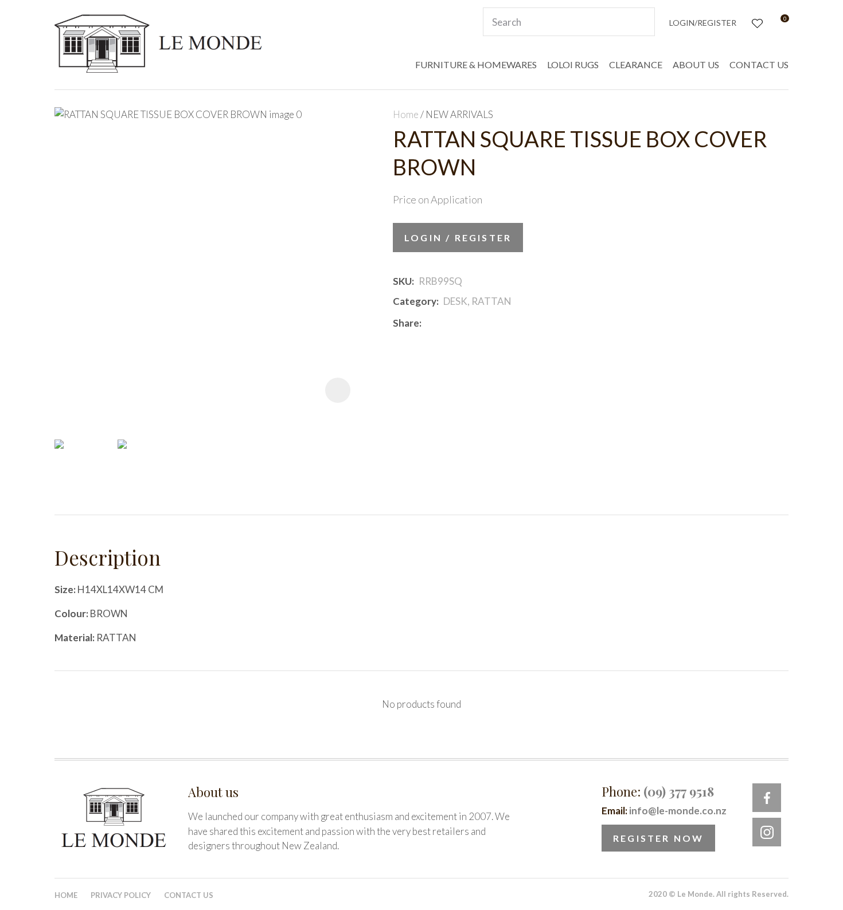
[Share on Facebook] (428, 323)
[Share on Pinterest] (477, 322)
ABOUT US (696, 64)
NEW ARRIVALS (459, 114)
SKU (402, 281)
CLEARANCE (635, 64)
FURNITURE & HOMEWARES (476, 64)
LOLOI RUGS (573, 64)
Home (406, 114)
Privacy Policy (121, 895)
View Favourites (756, 22)
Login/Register (702, 23)
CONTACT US (759, 64)
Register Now (658, 838)
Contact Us (188, 895)
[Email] (460, 323)
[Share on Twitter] (443, 322)
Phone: (658, 791)
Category (414, 301)
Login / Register (458, 237)
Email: (664, 811)
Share (406, 323)
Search (641, 21)
